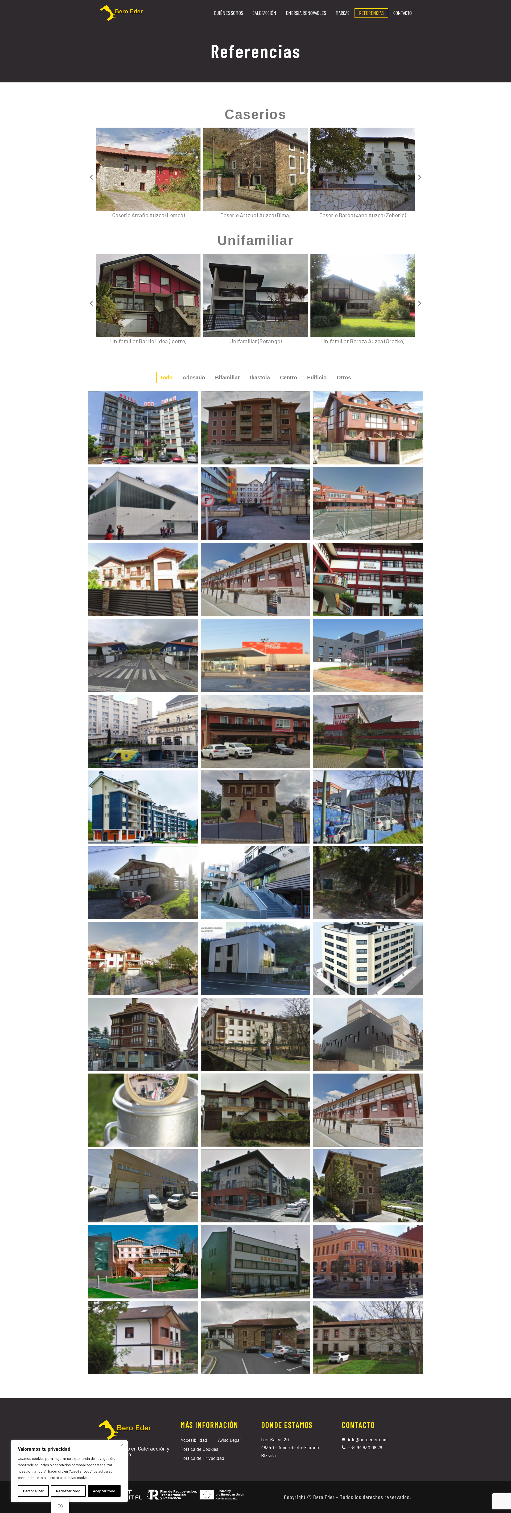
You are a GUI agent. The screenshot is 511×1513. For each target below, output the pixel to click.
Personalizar (33, 1491)
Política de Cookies (199, 1449)
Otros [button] (344, 377)
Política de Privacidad (202, 1458)
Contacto (402, 13)
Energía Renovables (306, 13)
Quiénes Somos (228, 13)
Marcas (342, 13)
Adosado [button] (194, 377)
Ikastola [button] (260, 377)
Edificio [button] (317, 377)
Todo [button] (166, 377)
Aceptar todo (104, 1491)
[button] (91, 177)
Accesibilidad (193, 1440)
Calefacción (264, 13)
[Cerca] (122, 1444)
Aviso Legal (229, 1440)
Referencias (371, 13)
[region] (69, 1471)
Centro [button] (288, 377)
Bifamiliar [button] (227, 377)
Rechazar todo (68, 1491)
